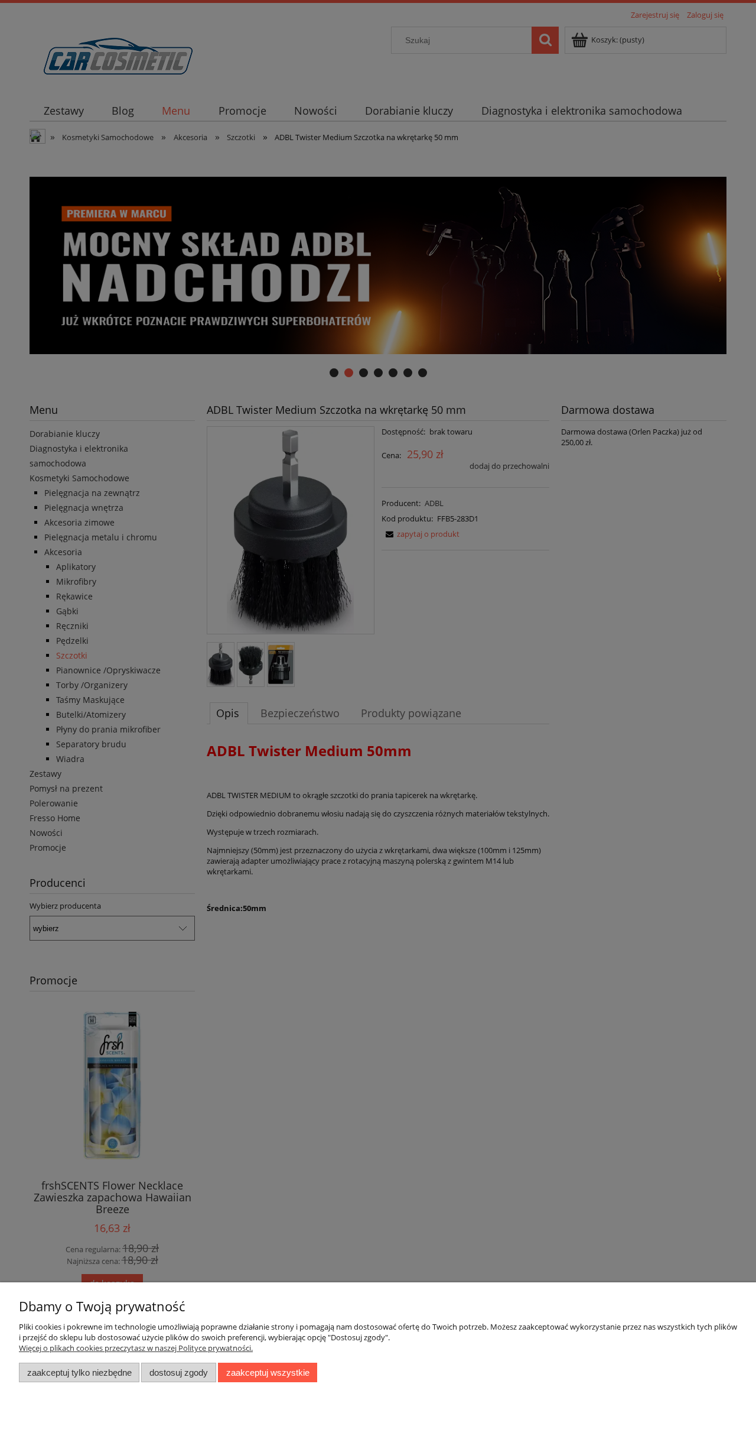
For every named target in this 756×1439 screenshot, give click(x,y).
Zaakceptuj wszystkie (267, 1372)
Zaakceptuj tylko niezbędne (79, 1372)
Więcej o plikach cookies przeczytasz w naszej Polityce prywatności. (136, 1348)
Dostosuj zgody (178, 1372)
